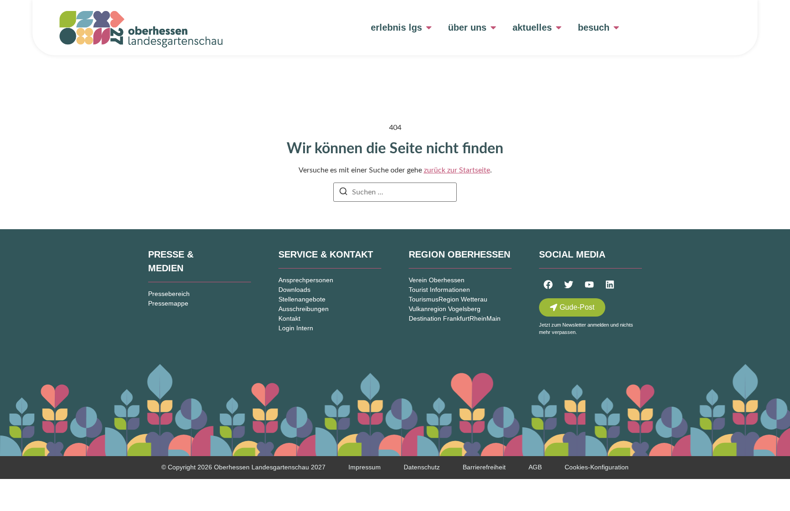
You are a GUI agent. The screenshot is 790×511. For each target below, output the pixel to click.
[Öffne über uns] (493, 27)
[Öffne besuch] (616, 27)
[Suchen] (343, 193)
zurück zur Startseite (457, 170)
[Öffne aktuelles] (558, 27)
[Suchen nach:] (395, 192)
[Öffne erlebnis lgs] (428, 27)
